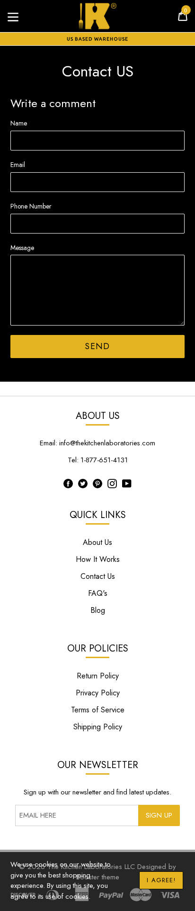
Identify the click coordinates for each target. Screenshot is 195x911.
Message (22, 247)
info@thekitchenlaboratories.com (107, 443)
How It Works (98, 559)
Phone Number (31, 206)
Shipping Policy (97, 726)
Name (18, 123)
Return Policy (98, 675)
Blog (97, 610)
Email (17, 164)
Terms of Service (97, 709)
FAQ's (97, 593)
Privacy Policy (98, 692)
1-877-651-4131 (104, 460)
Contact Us (97, 576)
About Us (97, 542)
